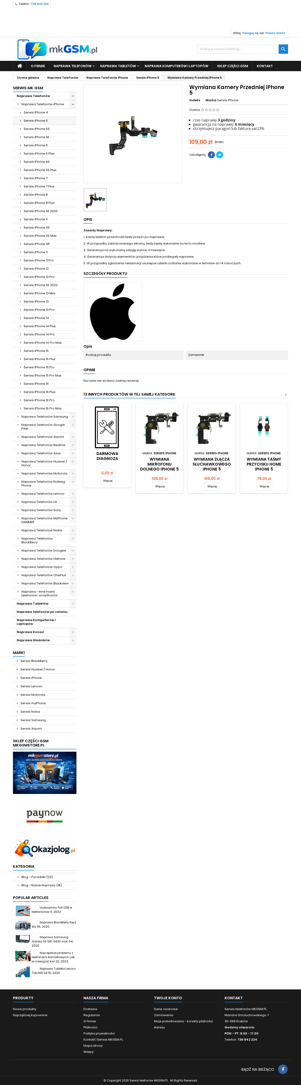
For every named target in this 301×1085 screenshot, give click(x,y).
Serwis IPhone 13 (36, 301)
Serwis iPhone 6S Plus (40, 170)
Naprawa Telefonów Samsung (44, 416)
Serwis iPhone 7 (36, 178)
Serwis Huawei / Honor (37, 669)
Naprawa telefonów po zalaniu (42, 612)
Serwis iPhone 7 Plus (39, 186)
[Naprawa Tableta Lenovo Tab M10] (23, 972)
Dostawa (90, 1009)
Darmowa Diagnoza (107, 456)
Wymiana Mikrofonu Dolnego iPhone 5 (159, 464)
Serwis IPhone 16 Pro (39, 400)
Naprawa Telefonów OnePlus (43, 575)
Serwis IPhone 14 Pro (39, 334)
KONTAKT (265, 66)
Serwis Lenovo (31, 686)
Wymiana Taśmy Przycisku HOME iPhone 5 (264, 464)
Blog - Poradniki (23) (37, 877)
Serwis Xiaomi (31, 728)
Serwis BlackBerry (34, 661)
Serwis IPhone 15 (36, 351)
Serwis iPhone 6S (37, 161)
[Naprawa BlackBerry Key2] (23, 925)
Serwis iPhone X (36, 219)
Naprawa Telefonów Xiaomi (42, 437)
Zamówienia (163, 1015)
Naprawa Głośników (33, 640)
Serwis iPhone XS (37, 227)
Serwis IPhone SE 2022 (41, 285)
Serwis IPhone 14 (36, 318)
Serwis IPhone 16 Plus (39, 392)
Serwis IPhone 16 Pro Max (42, 408)
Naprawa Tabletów (118, 66)
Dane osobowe (166, 1009)
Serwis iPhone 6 (36, 145)
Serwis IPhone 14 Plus (40, 326)
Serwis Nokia (30, 711)
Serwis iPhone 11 (36, 252)
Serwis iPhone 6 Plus (39, 153)
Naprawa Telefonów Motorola (44, 473)
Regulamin (91, 1015)
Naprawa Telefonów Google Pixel (43, 427)
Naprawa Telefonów (72, 66)
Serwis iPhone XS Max (40, 235)
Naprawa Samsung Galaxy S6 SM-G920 (50, 939)
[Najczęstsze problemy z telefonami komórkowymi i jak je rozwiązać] (23, 956)
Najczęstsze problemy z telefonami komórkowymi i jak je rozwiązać (53, 957)
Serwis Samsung (33, 720)
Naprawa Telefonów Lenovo (42, 493)
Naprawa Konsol (30, 632)
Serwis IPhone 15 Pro (39, 367)
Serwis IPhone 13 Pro (39, 309)
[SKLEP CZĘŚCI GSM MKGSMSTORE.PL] (44, 772)
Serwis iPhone (31, 678)
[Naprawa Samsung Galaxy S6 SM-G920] (23, 940)
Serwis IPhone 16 (36, 383)
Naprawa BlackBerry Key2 (58, 922)
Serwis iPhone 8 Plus (39, 203)
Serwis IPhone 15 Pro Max (42, 375)
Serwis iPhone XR (37, 244)
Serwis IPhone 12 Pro (39, 277)
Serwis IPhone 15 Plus (39, 359)
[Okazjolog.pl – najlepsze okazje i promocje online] (44, 848)
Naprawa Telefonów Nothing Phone (43, 483)
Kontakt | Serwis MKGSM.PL (103, 1039)
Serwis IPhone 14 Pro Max (43, 342)
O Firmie (38, 66)
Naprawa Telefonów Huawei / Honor (44, 463)
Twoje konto (168, 998)
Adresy (159, 1027)
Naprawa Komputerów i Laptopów (176, 66)
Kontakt (234, 998)
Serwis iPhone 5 (36, 120)
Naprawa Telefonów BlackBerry (37, 540)
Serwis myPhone (33, 703)
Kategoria (23, 866)
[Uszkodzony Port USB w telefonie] (23, 911)
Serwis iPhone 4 (36, 112)
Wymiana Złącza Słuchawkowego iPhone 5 (212, 464)
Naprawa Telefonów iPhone (42, 104)
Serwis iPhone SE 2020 (41, 211)
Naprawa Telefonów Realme (43, 445)
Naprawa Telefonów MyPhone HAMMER (44, 520)
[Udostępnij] (211, 154)
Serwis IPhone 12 (36, 268)
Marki (19, 652)
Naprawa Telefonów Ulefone (43, 558)
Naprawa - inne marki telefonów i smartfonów (39, 593)
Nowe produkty (24, 1009)
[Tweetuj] (219, 154)
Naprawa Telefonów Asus (41, 453)
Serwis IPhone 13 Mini (39, 293)
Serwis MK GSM (28, 88)
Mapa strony (93, 1045)
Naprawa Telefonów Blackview (45, 583)
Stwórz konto (275, 33)
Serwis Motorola (32, 694)
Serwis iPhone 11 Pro (39, 260)
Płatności (90, 1027)
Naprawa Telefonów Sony (41, 510)
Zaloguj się (250, 33)
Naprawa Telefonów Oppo (41, 567)
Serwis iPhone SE (36, 137)
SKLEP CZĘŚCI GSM (232, 66)
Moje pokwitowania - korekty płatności (183, 1021)
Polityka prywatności (99, 1033)
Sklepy (88, 1052)
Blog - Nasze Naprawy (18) (41, 885)
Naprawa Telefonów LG (39, 502)
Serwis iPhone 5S (37, 129)
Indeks (194, 100)
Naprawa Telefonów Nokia (41, 530)
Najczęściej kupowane (30, 1015)
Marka (211, 100)
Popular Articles (30, 897)
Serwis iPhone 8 (36, 194)
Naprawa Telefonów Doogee (43, 550)
